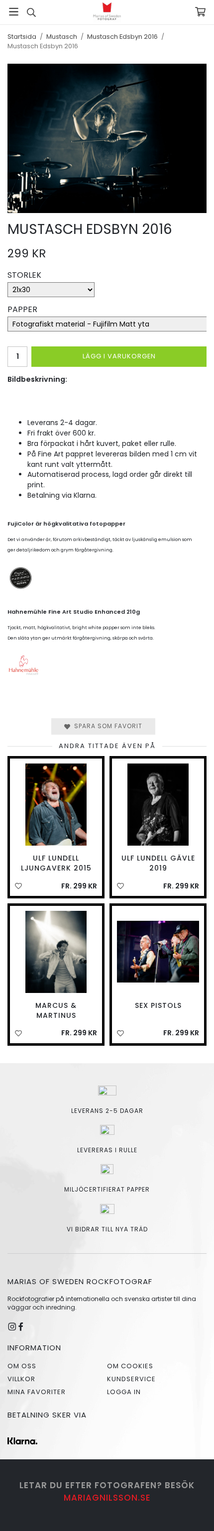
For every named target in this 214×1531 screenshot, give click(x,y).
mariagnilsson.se (107, 1498)
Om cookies (130, 1366)
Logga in (124, 1392)
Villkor (21, 1379)
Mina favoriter (36, 1392)
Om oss (21, 1366)
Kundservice (131, 1379)
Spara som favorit (106, 726)
